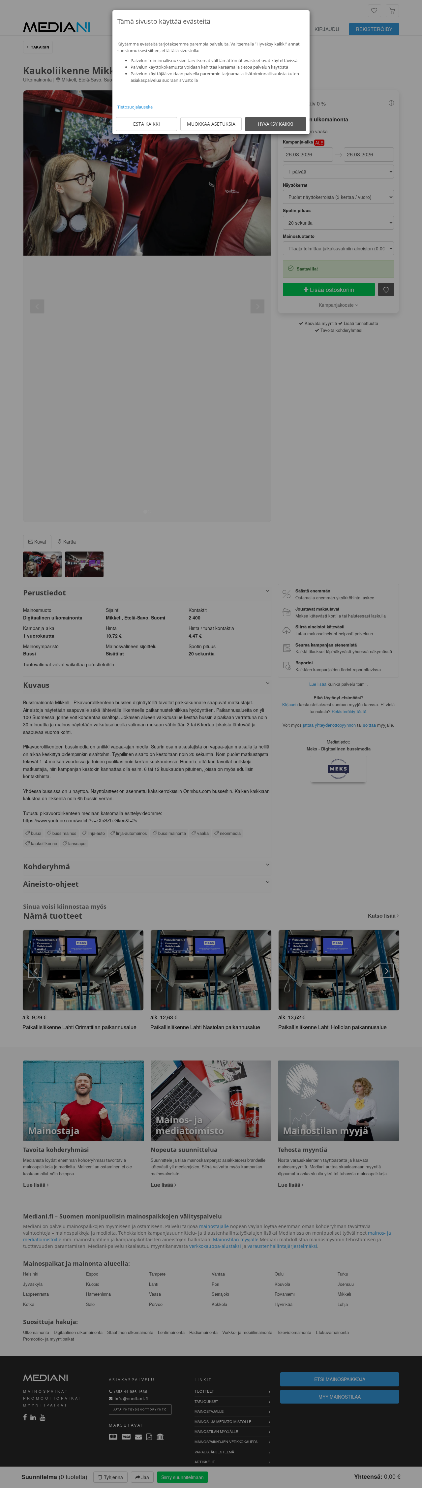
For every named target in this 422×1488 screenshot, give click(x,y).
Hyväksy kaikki (275, 124)
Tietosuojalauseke (135, 107)
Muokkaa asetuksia (211, 124)
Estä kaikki (146, 124)
